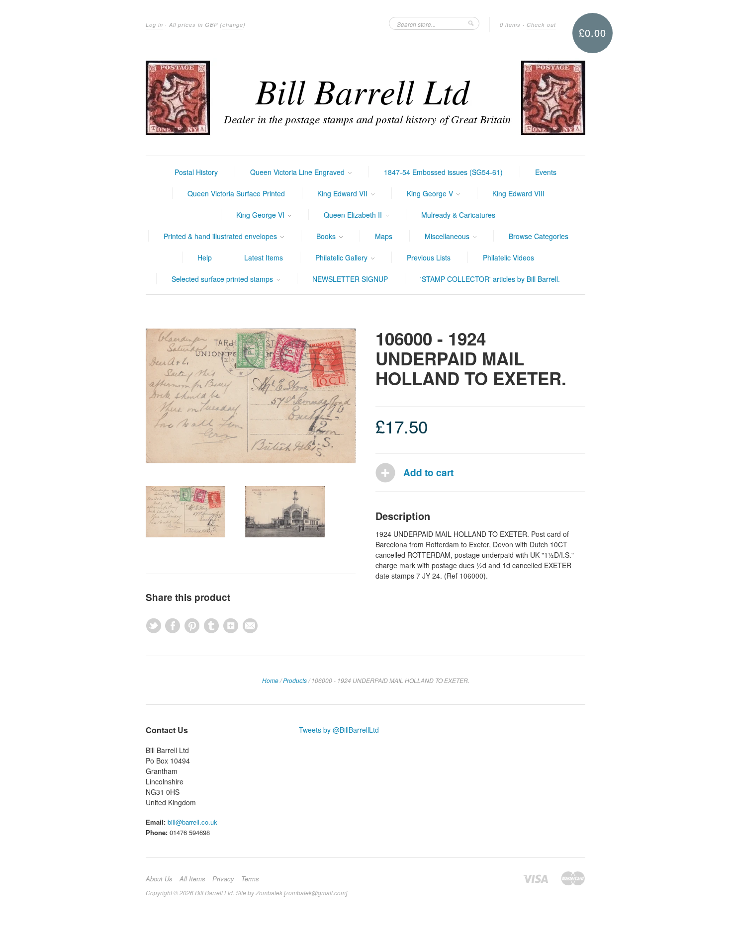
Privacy (223, 878)
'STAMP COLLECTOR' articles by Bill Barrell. (490, 279)
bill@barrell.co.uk (192, 822)
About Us (159, 878)
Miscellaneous (448, 236)
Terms (250, 878)
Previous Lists (429, 257)
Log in (154, 24)
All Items (192, 878)
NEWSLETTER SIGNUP (350, 279)
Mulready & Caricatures (458, 215)
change (232, 24)
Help (204, 257)
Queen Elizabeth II (354, 215)
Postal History (196, 172)
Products (295, 680)
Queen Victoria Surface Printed (236, 193)
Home (270, 680)
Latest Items (263, 257)
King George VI (261, 215)
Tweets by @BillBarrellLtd (339, 730)
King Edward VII (343, 193)
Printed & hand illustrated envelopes (221, 236)
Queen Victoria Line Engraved (298, 172)
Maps (383, 236)
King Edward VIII (518, 193)
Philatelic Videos (508, 257)
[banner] (365, 98)
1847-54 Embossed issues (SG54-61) (443, 172)
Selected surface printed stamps (223, 279)
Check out (541, 24)
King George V (431, 193)
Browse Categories (538, 236)
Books (327, 236)
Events (545, 172)
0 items (510, 24)
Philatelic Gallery (342, 257)
